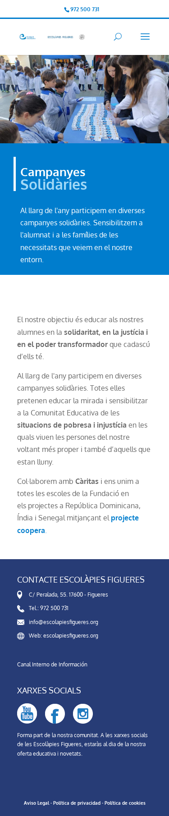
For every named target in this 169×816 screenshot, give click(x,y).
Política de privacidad (76, 803)
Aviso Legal (36, 803)
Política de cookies (125, 803)
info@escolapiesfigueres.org (63, 622)
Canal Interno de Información (52, 664)
